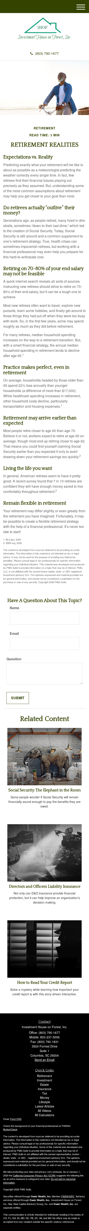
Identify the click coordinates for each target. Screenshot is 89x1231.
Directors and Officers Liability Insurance (44, 886)
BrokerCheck (10, 1129)
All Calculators (44, 1115)
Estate (44, 1084)
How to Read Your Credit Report (44, 983)
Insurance (44, 1089)
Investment (44, 1080)
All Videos (44, 1110)
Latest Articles (44, 1106)
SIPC (71, 1196)
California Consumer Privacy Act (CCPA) (34, 1175)
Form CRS (15, 1119)
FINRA (64, 1196)
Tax (44, 1093)
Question (13, 659)
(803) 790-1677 (47, 53)
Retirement (44, 1076)
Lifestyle (44, 1102)
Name (14, 607)
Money (44, 1097)
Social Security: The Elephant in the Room (44, 790)
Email (14, 633)
